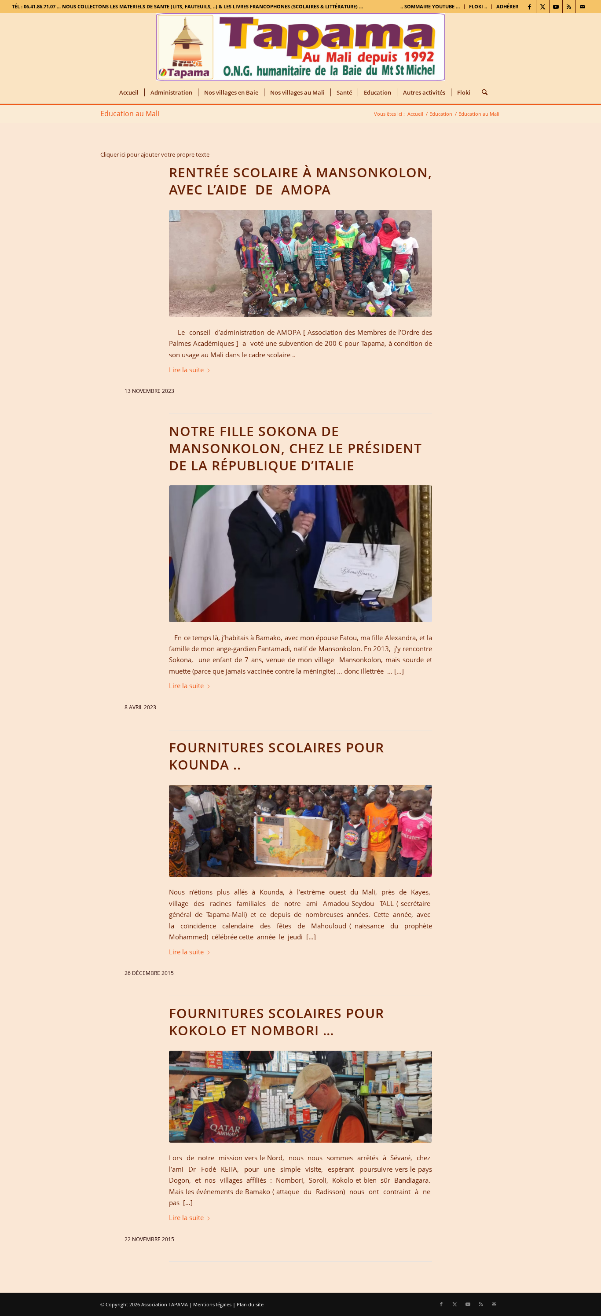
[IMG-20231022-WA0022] (300, 553)
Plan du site (250, 1304)
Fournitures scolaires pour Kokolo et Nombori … (276, 1021)
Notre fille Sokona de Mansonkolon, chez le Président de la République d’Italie (295, 448)
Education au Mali (129, 113)
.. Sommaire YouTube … (430, 6)
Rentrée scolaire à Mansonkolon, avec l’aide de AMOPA (300, 180)
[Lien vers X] (542, 6)
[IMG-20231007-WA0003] (300, 263)
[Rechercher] (481, 92)
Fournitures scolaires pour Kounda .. (276, 755)
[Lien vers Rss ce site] (569, 6)
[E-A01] (300, 1097)
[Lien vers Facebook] (529, 6)
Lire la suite (186, 369)
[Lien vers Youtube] (556, 6)
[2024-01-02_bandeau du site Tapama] (300, 47)
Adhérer (507, 6)
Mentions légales (212, 1304)
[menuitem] (430, 6)
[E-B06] (300, 831)
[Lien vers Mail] (582, 6)
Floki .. (478, 6)
